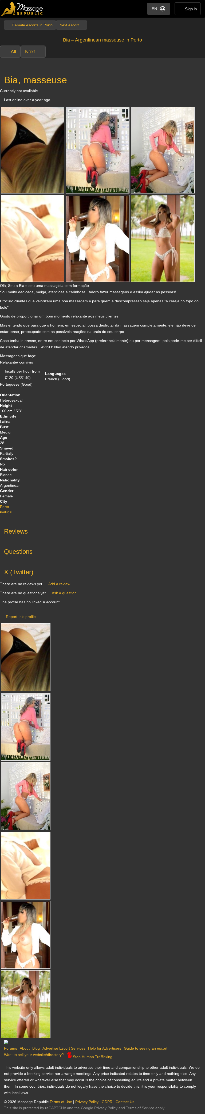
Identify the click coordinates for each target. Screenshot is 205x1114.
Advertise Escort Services (63, 1048)
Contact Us (125, 1102)
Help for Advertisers (104, 1048)
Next (30, 51)
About (25, 1048)
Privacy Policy (86, 1102)
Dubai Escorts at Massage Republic (22, 9)
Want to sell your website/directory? (34, 1055)
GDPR (107, 1102)
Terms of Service (140, 1108)
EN (154, 8)
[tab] (102, 530)
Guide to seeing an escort (145, 1048)
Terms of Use (61, 1102)
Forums (10, 1048)
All (13, 51)
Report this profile (21, 616)
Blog (36, 1048)
